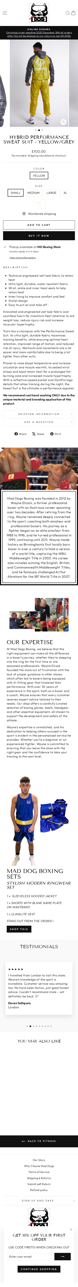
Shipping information (39, 414)
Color (39, 168)
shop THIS (19, 929)
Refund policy (39, 1190)
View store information (22, 257)
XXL (39, 202)
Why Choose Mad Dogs (39, 1166)
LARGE (52, 193)
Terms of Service (39, 1172)
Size (39, 185)
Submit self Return (38, 1184)
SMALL (15, 193)
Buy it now (39, 235)
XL (65, 193)
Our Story (39, 1160)
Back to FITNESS (41, 1141)
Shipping (33, 155)
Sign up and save (38, 1200)
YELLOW (39, 175)
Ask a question (39, 422)
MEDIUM (33, 193)
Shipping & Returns (39, 1178)
